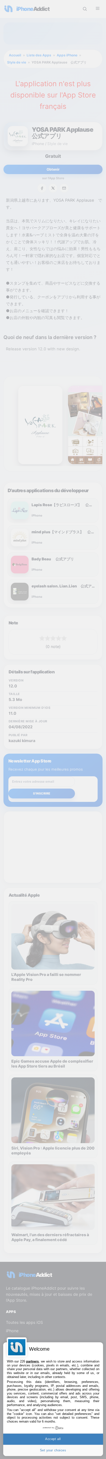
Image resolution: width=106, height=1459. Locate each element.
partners (32, 1361)
